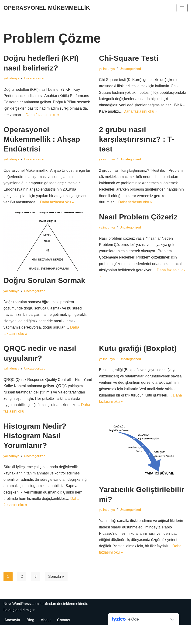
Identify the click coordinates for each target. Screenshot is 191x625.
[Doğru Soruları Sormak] (47, 241)
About (46, 620)
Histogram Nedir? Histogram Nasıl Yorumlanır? (34, 436)
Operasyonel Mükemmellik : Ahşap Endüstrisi (41, 139)
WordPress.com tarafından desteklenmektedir (49, 604)
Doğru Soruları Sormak (44, 280)
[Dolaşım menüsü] (182, 8)
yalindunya (11, 78)
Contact (63, 620)
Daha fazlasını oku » (42, 115)
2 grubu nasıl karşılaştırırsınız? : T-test (136, 139)
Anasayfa (12, 620)
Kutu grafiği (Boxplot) (138, 348)
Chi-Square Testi (128, 58)
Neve (7, 604)
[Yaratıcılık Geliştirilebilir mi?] (143, 450)
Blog (30, 620)
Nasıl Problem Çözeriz (138, 217)
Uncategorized (34, 78)
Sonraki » (56, 576)
